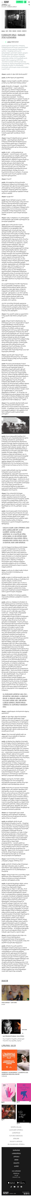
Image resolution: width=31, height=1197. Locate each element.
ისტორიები (16, 1150)
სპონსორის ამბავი (9, 1046)
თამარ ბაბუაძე (15, 42)
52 (19, 1102)
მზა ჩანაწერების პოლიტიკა (16, 1144)
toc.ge (16, 1175)
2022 (30, 1123)
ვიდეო (16, 1160)
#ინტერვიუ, (14, 31)
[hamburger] (2, 1)
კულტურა (4, 5)
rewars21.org (16, 1177)
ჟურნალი (16, 1163)
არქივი (16, 1166)
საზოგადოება (16, 1153)
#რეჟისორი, (19, 31)
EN (29, 2)
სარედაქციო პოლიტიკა (16, 1130)
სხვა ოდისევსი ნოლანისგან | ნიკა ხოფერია (13, 1036)
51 (3, 1119)
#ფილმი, (10, 31)
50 (19, 1123)
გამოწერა (19, 2)
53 (3, 1102)
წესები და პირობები (16, 1141)
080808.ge (16, 1173)
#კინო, (7, 31)
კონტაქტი (16, 1139)
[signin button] (25, 2)
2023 (15, 1102)
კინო (9, 5)
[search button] (29, 4)
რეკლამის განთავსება (16, 1136)
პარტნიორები (16, 1133)
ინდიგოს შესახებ (16, 1127)
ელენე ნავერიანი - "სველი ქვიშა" (9, 1002)
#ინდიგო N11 (24, 31)
